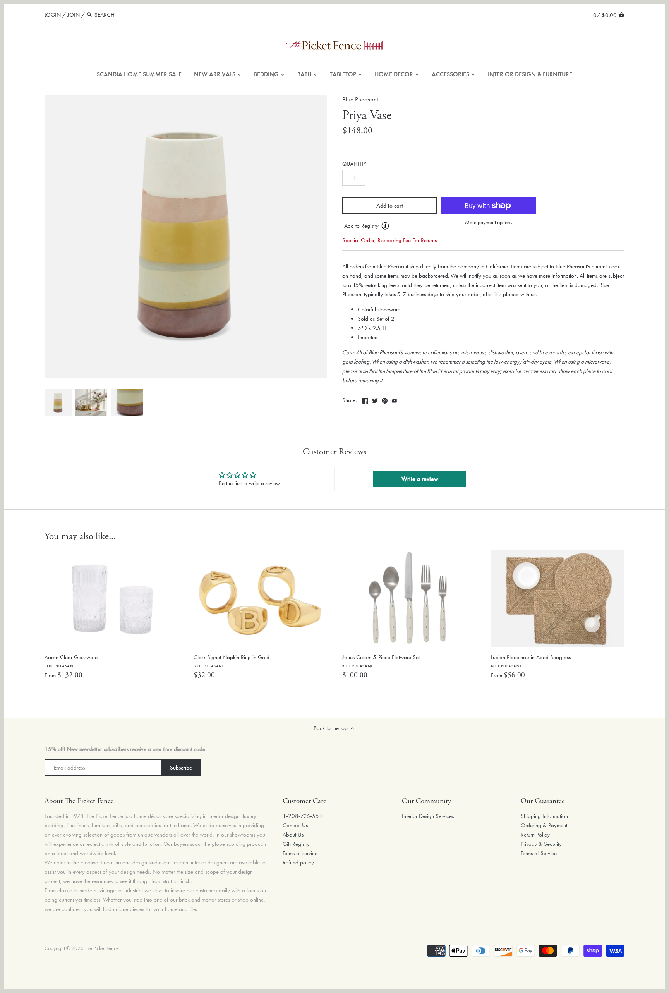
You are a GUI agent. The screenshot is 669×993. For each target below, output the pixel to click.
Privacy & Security (541, 844)
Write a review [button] (419, 479)
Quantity (354, 164)
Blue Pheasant (360, 99)
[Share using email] (394, 399)
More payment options (488, 222)
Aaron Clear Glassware (71, 660)
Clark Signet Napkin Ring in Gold (231, 660)
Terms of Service (539, 853)
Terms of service (300, 853)
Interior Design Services (428, 816)
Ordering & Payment (544, 825)
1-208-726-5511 (303, 816)
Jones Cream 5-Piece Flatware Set (381, 660)
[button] (389, 226)
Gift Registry (296, 844)
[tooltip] (385, 226)
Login (53, 15)
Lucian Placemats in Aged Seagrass (531, 660)
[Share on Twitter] (375, 399)
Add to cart (389, 206)
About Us (293, 834)
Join (73, 15)
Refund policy (298, 862)
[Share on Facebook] (365, 399)
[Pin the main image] (385, 399)
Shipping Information (544, 816)
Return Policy (535, 834)
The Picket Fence (102, 948)
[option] (58, 402)
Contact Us (295, 825)
